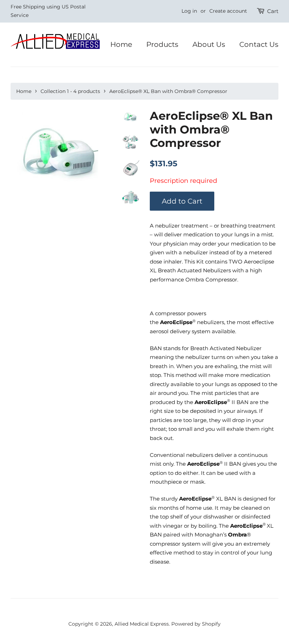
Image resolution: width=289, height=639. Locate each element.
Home (121, 44)
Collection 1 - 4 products (70, 91)
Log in (189, 11)
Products (162, 44)
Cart (272, 11)
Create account (228, 11)
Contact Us (258, 44)
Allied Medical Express (142, 624)
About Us (208, 44)
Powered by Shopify (196, 624)
